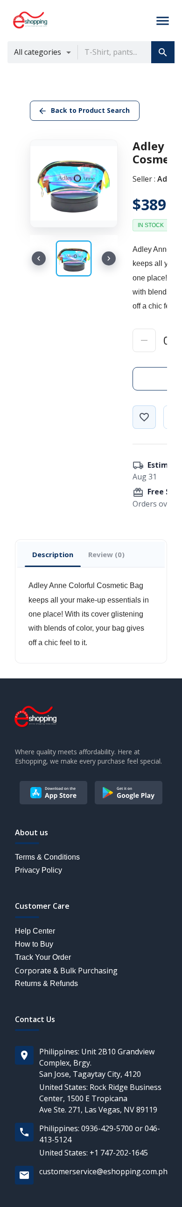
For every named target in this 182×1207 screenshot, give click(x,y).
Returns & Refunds (46, 983)
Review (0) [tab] (106, 554)
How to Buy (34, 944)
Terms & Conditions (47, 857)
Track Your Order (43, 957)
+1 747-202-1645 (119, 1153)
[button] (163, 52)
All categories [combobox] (37, 52)
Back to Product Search (90, 110)
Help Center (35, 931)
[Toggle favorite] (144, 417)
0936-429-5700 (107, 1128)
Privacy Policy (38, 870)
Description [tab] (52, 554)
